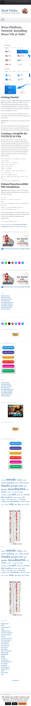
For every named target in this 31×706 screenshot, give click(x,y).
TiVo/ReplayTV (5, 667)
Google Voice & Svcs (6, 638)
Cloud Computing (6, 634)
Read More (22, 703)
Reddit (3, 656)
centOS (25, 480)
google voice (17, 486)
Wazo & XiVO (4, 672)
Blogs (2, 629)
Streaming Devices (11, 499)
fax (21, 483)
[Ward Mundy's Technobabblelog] (15, 11)
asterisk (11, 479)
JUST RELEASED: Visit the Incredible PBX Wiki (17, 249)
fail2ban (17, 483)
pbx (10, 495)
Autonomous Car (5, 627)
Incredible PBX (5, 642)
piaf (14, 494)
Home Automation (6, 640)
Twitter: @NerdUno (6, 307)
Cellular (19, 480)
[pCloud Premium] (15, 411)
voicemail (6, 504)
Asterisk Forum (5, 296)
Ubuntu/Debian (5, 669)
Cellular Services (5, 631)
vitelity (28, 501)
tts (8, 501)
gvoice (4, 489)
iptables (3, 492)
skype (19, 497)
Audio (2, 625)
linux (15, 492)
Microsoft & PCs (5, 645)
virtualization (15, 501)
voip (11, 504)
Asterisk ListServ (6, 297)
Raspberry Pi (4, 654)
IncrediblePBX (16, 489)
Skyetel (15, 497)
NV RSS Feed (15, 680)
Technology (4, 663)
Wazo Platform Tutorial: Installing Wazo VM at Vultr (14, 31)
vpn (15, 504)
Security (3, 658)
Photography (4, 653)
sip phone (9, 497)
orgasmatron (4, 494)
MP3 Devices (4, 647)
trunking (4, 501)
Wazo (19, 504)
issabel (9, 492)
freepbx (5, 485)
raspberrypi (19, 494)
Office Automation (6, 651)
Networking (20, 492)
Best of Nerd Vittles (6, 299)
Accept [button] (8, 703)
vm (2, 504)
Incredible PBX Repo (7, 304)
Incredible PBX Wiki (6, 305)
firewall (25, 483)
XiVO (27, 504)
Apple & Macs (5, 623)
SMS (23, 497)
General (3, 636)
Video (2, 671)
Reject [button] (14, 703)
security (27, 495)
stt (17, 499)
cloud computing (7, 483)
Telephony (22, 499)
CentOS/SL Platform (6, 632)
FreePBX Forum (5, 300)
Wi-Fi (23, 504)
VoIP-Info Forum (5, 309)
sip (2, 497)
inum (27, 489)
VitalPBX (23, 501)
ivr (12, 492)
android (3, 480)
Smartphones (5, 660)
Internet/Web (5, 643)
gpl (25, 486)
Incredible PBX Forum (7, 302)
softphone (3, 499)
